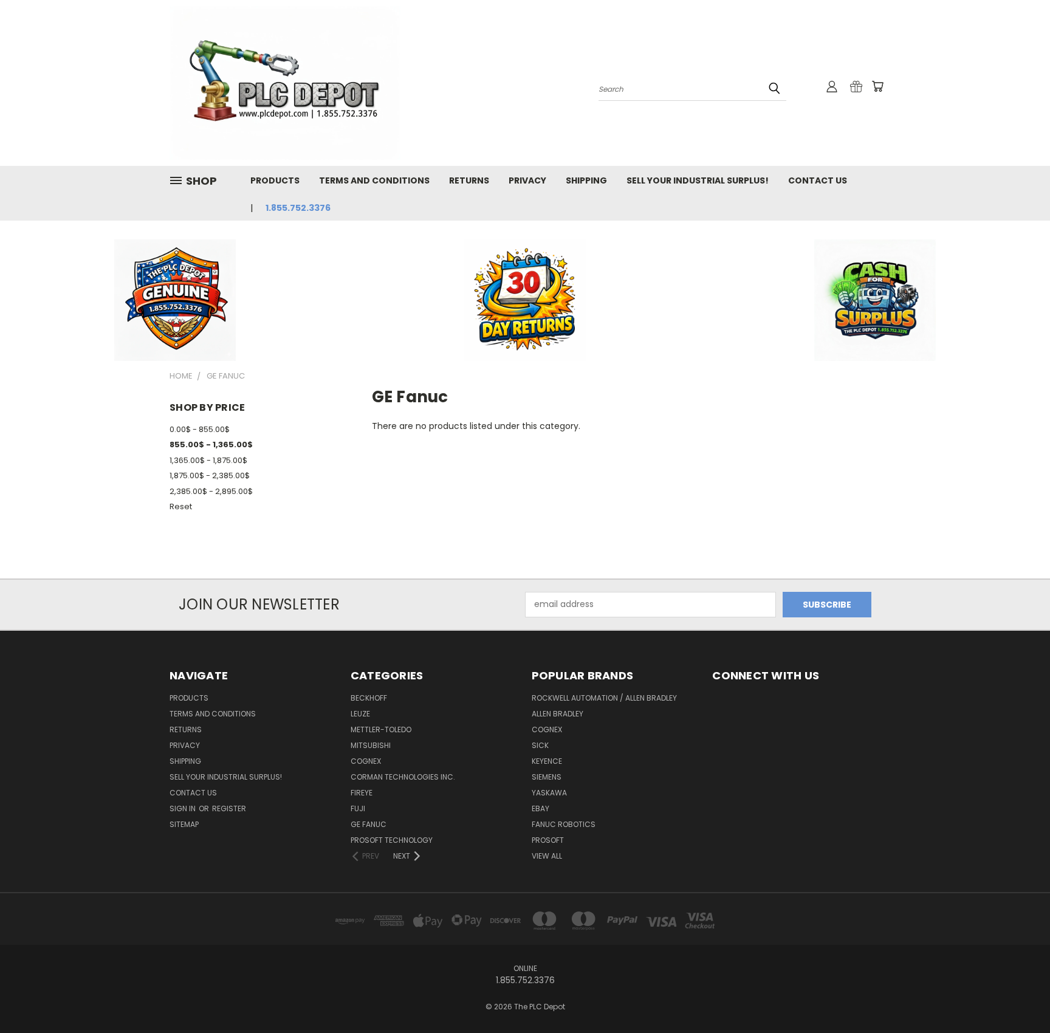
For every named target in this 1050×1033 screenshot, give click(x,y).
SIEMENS (546, 777)
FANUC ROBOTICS (563, 824)
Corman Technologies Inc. (403, 777)
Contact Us (817, 180)
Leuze (360, 714)
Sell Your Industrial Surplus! (697, 180)
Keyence (547, 761)
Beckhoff (369, 698)
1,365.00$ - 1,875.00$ (208, 460)
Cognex (366, 761)
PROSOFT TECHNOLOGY (392, 840)
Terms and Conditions (374, 180)
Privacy (527, 180)
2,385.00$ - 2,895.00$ (211, 491)
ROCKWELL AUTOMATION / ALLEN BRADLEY (604, 698)
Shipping (586, 180)
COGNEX (547, 729)
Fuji (358, 808)
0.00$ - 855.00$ (200, 429)
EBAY (540, 808)
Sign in (183, 808)
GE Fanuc (368, 824)
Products (275, 180)
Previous (1018, 995)
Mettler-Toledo (381, 729)
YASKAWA (549, 793)
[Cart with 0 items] (877, 86)
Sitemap (184, 824)
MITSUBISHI (371, 745)
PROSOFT (548, 840)
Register (229, 808)
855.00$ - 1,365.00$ (211, 444)
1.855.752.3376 (298, 208)
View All (547, 856)
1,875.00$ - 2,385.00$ (210, 475)
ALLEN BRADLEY (557, 714)
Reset (181, 506)
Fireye (361, 793)
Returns (469, 180)
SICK (540, 745)
